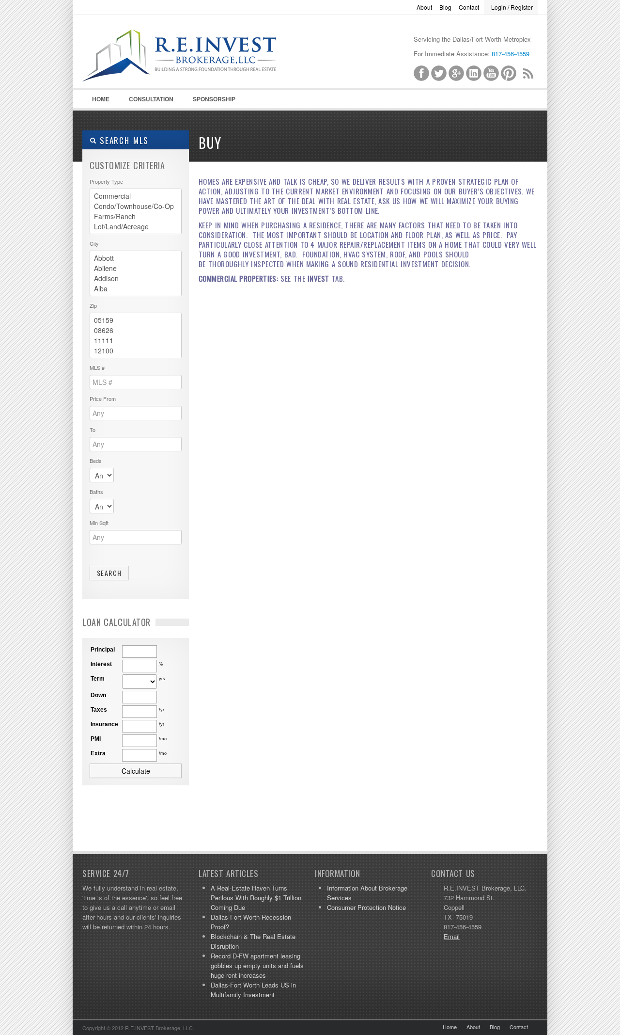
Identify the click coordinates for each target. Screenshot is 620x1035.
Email (452, 936)
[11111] (135, 340)
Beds (96, 460)
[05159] (135, 320)
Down (98, 695)
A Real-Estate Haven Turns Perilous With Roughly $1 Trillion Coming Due (256, 897)
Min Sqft (99, 522)
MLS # (97, 367)
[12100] (135, 351)
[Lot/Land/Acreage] (135, 227)
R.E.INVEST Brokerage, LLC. (203, 68)
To (92, 429)
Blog (445, 7)
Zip (93, 305)
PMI (96, 738)
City (94, 243)
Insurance (104, 724)
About (424, 7)
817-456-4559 (510, 53)
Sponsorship (214, 99)
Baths (96, 491)
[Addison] (135, 278)
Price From (103, 398)
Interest (101, 664)
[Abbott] (135, 258)
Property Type (106, 181)
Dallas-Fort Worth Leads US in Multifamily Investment (253, 989)
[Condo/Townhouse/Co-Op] (135, 206)
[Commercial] (135, 196)
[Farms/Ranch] (135, 216)
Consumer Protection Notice (366, 907)
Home (100, 99)
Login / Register (512, 7)
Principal (103, 649)
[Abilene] (135, 268)
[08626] (135, 330)
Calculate (136, 771)
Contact (469, 7)
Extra (98, 753)
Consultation (151, 99)
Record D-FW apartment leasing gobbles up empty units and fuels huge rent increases (257, 965)
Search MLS (122, 140)
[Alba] (135, 289)
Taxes (99, 709)
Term (98, 678)
